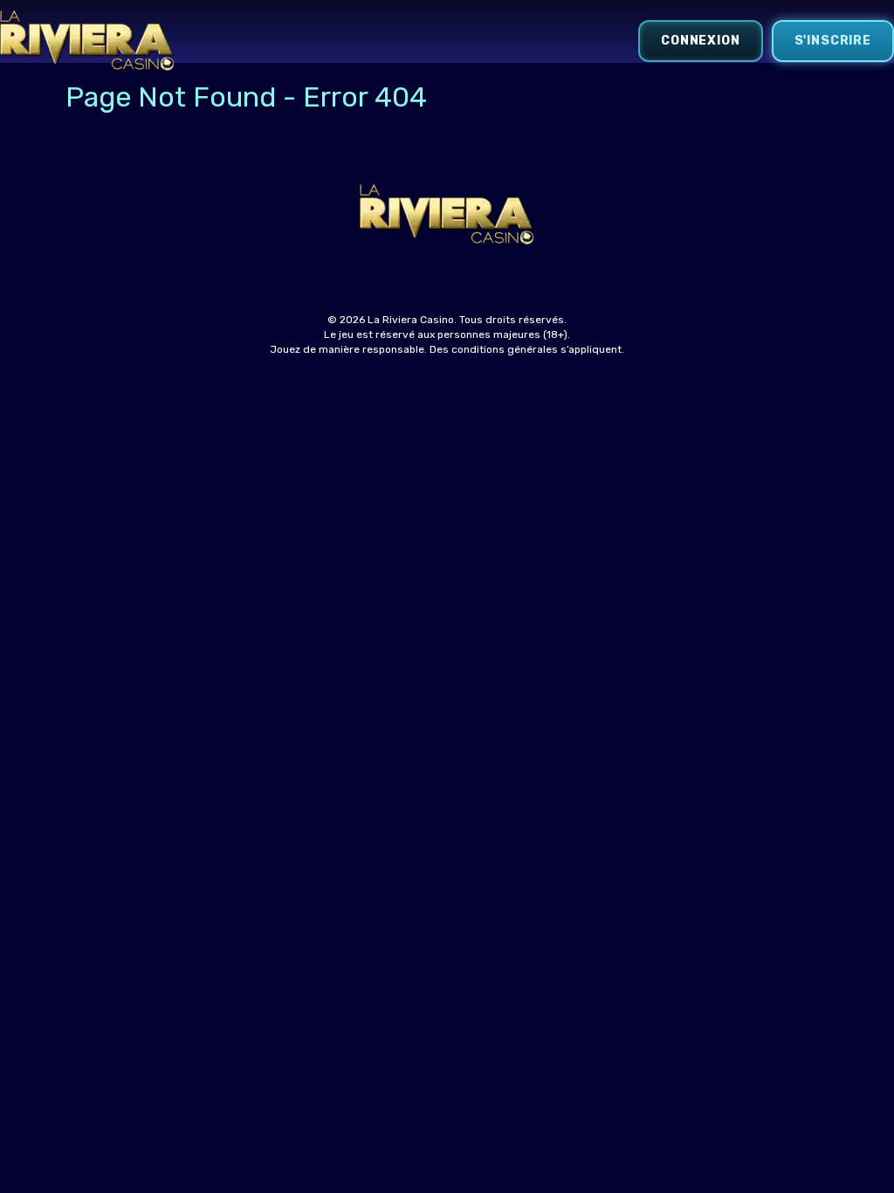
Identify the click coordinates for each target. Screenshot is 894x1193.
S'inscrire (832, 40)
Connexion (700, 40)
